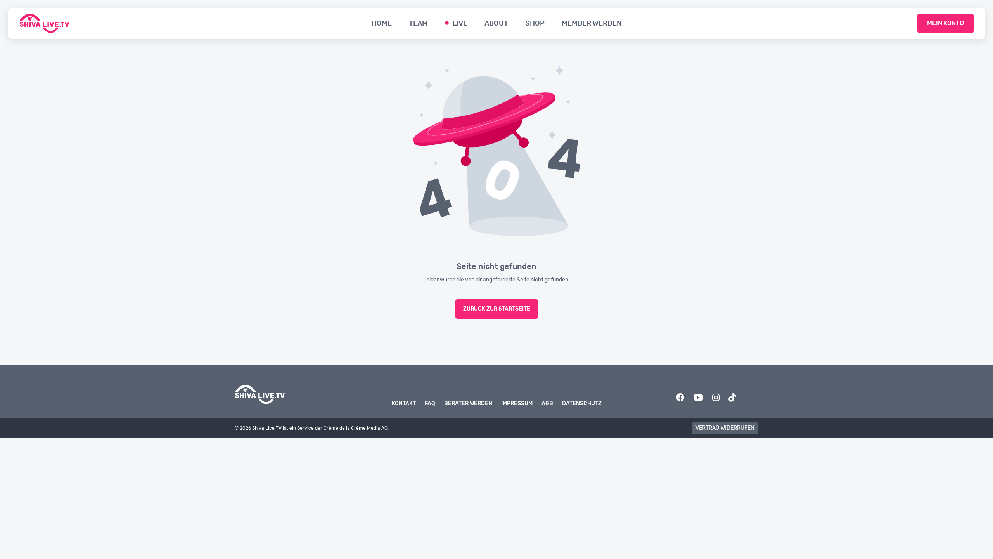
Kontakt (404, 403)
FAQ (430, 403)
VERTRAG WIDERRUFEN (724, 428)
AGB (547, 403)
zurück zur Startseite (496, 309)
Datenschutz (582, 403)
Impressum (517, 403)
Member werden (592, 23)
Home (382, 23)
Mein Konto (945, 23)
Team (418, 23)
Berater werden (468, 403)
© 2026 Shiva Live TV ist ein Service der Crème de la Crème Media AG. (312, 428)
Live (460, 23)
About (496, 23)
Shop (535, 23)
